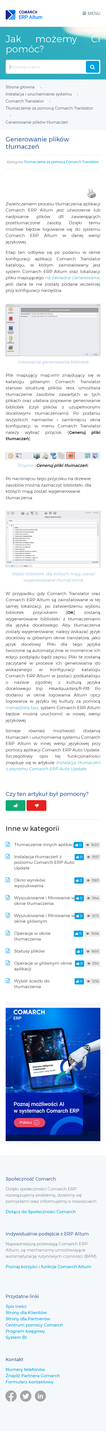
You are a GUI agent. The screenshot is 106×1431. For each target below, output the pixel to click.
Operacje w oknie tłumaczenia (32, 936)
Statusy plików (29, 951)
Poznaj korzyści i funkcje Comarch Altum (48, 1266)
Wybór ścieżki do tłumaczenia (31, 983)
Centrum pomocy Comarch (34, 1325)
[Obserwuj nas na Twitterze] (26, 1404)
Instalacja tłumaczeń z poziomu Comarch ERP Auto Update (44, 862)
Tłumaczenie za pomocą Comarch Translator (61, 162)
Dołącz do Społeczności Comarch (41, 1211)
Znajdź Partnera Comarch (33, 1375)
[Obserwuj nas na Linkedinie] (40, 1404)
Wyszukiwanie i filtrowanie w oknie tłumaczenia (44, 900)
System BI (16, 1337)
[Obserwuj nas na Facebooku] (11, 1404)
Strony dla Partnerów (28, 1318)
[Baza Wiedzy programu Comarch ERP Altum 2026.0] (24, 13)
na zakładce (72, 277)
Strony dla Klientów (26, 1312)
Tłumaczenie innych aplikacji (44, 844)
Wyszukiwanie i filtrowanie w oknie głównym (44, 918)
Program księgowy (25, 1331)
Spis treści (16, 1306)
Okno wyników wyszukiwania (29, 882)
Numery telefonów (25, 1369)
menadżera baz (22, 707)
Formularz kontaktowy (29, 1382)
